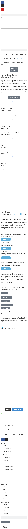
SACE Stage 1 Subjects (8, 466)
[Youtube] (2, 9)
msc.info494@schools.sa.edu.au (14, 430)
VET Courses (6, 251)
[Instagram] (2, 5)
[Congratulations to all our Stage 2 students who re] (14, 376)
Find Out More (6, 239)
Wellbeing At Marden (7, 489)
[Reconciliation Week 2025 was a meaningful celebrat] (14, 388)
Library (4, 498)
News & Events (6, 495)
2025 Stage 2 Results (7, 451)
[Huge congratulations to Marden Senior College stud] (14, 336)
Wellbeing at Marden (7, 305)
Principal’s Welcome (7, 448)
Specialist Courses (7, 260)
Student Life (5, 301)
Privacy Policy (5, 513)
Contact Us (5, 510)
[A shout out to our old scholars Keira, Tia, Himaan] (14, 354)
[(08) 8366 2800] (3, 426)
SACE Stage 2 (6, 242)
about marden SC (6, 297)
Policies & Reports (6, 457)
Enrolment (5, 481)
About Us (5, 445)
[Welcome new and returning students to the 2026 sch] (14, 371)
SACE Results (5, 308)
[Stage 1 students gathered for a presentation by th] (14, 363)
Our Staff (4, 292)
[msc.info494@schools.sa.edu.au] (3, 430)
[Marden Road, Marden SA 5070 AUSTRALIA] (3, 435)
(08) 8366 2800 (9, 425)
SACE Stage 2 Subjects (8, 469)
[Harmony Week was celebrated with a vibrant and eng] (14, 346)
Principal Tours (6, 507)
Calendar (4, 492)
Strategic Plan (5, 460)
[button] (14, 15)
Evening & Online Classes (8, 478)
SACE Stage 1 (6, 233)
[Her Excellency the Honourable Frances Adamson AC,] (14, 401)
